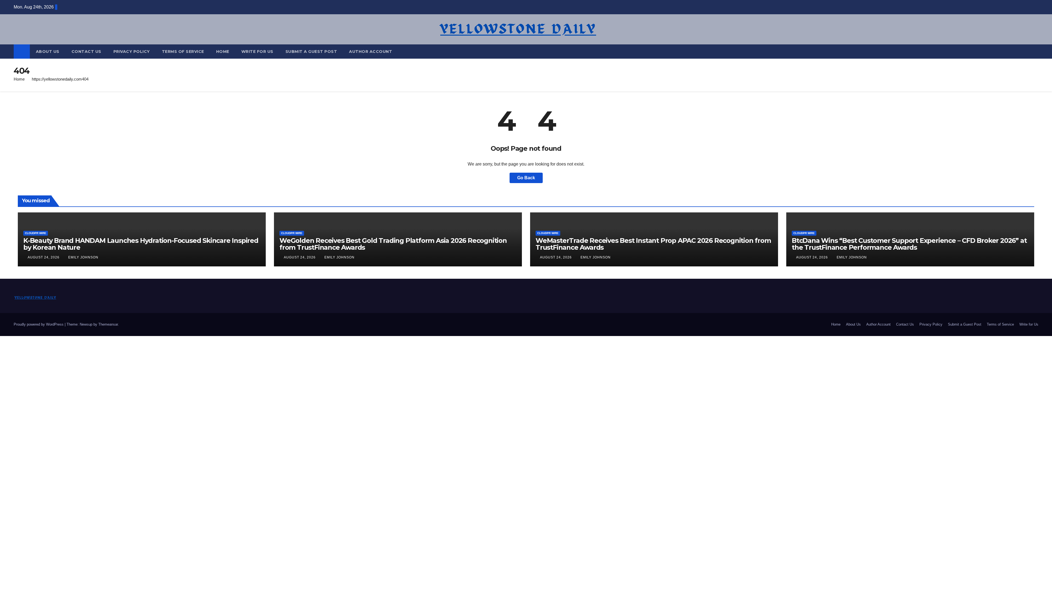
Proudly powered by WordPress (39, 324)
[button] (1034, 51)
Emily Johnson (83, 257)
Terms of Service (183, 51)
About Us (47, 51)
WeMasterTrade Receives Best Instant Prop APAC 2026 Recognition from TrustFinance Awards (653, 244)
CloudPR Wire (35, 233)
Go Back (526, 177)
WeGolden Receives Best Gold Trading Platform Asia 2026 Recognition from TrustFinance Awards (393, 244)
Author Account (370, 51)
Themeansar (108, 324)
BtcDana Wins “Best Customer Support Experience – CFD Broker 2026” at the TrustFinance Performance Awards (909, 244)
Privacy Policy (131, 51)
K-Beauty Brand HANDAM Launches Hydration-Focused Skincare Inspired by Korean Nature (140, 244)
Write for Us (257, 51)
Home (222, 51)
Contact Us (86, 51)
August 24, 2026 (44, 257)
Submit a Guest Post (311, 51)
